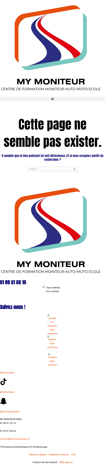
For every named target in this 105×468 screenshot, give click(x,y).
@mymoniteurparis (10, 411)
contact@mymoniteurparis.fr (15, 439)
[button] (52, 99)
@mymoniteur (7, 372)
